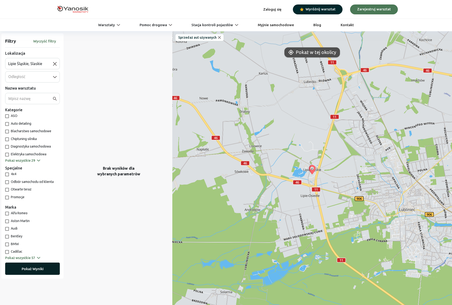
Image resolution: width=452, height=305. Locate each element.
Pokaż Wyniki (33, 269)
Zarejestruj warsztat (374, 9)
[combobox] (30, 64)
